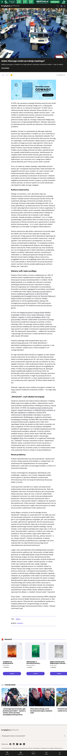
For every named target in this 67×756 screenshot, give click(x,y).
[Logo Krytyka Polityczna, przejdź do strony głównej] (10, 6)
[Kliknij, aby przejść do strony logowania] (65, 6)
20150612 (20, 623)
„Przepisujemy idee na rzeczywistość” (13, 736)
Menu (60, 754)
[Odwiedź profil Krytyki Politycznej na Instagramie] (14, 744)
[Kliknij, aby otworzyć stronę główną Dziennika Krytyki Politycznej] (33, 753)
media (18, 619)
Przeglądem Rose (17, 438)
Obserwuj (46, 754)
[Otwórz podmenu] (65, 736)
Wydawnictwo (20, 754)
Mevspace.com (45, 748)
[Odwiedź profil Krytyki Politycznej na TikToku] (17, 744)
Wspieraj (7, 754)
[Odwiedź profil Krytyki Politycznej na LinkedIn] (24, 744)
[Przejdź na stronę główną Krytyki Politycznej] (10, 730)
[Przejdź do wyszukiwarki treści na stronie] (58, 6)
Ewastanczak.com (58, 748)
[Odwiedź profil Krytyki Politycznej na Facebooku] (10, 744)
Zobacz (12, 673)
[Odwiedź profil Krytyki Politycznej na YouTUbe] (21, 744)
